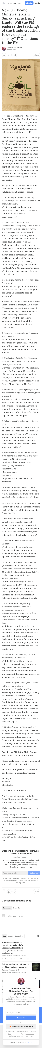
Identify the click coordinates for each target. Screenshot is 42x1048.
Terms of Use (32, 878)
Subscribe (29, 3)
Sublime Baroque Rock (10, 970)
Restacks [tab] (16, 908)
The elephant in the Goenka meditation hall (12, 952)
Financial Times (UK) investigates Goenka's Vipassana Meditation (12, 945)
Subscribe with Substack (22, 1026)
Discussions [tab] (19, 936)
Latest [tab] (10, 936)
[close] (35, 978)
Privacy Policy (28, 1036)
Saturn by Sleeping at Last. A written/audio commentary (15, 965)
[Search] (38, 936)
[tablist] (11, 908)
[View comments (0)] (9, 55)
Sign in (37, 3)
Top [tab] (4, 936)
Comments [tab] (7, 908)
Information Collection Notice (25, 880)
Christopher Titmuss (14, 47)
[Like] (4, 55)
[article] (21, 950)
